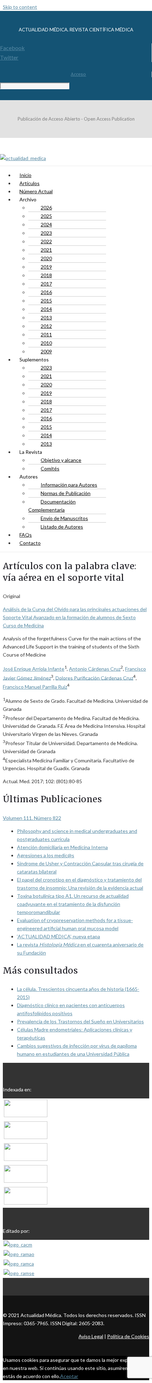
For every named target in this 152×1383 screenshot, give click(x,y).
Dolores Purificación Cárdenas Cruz (94, 678)
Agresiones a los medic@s (45, 855)
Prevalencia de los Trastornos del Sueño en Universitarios (80, 1021)
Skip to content (20, 7)
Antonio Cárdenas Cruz (95, 669)
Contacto (30, 543)
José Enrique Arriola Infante (33, 669)
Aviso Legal (90, 1336)
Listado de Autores (62, 527)
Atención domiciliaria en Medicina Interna (62, 847)
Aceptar (69, 1376)
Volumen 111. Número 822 (32, 818)
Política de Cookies (128, 1336)
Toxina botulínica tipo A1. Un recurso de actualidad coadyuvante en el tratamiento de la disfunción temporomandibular (73, 904)
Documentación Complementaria (52, 506)
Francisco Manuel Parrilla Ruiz (35, 687)
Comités (50, 468)
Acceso (78, 74)
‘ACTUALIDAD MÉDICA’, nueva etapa (58, 936)
